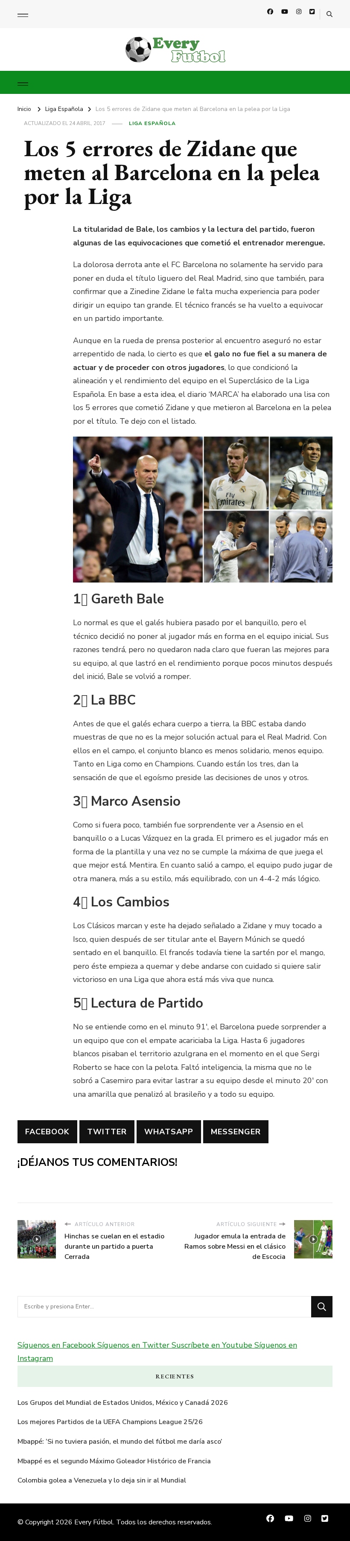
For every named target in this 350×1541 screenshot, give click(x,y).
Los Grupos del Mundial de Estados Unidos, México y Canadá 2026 (123, 1402)
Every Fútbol (93, 1522)
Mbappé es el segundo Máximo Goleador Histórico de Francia (114, 1461)
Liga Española (152, 123)
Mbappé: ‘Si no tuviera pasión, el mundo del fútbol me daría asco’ (120, 1441)
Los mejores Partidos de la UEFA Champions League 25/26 (110, 1422)
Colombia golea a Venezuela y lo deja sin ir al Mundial (102, 1480)
